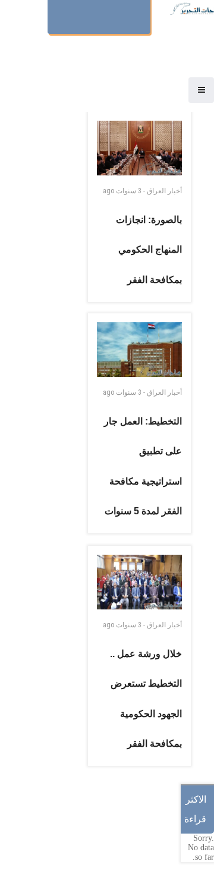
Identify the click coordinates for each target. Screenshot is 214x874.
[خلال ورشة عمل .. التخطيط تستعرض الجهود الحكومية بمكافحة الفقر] (139, 582)
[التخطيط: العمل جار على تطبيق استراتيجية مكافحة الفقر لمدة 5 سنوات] (139, 349)
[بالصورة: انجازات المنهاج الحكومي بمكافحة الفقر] (139, 148)
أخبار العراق (164, 191)
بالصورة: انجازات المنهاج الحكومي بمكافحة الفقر (149, 250)
